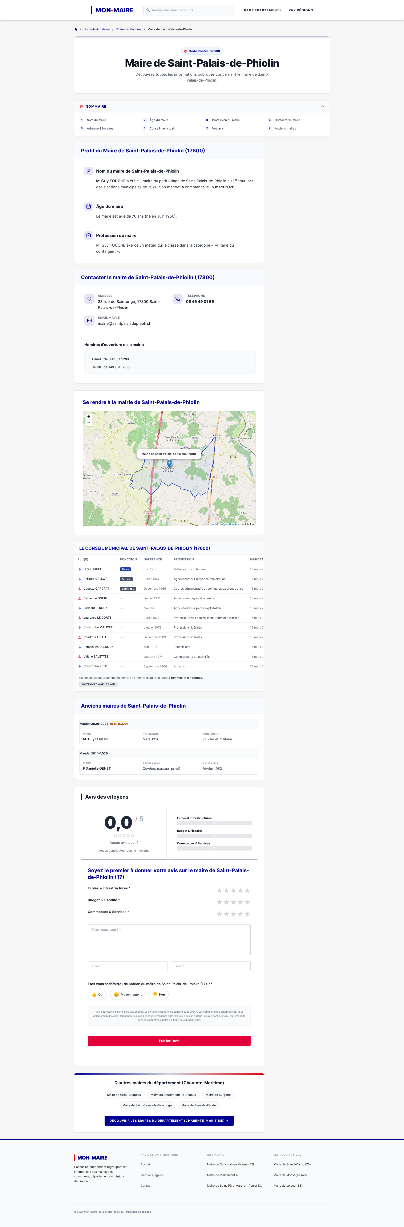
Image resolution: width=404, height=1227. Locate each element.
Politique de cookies (138, 1211)
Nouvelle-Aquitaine (97, 29)
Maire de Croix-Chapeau (124, 1094)
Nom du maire (93, 120)
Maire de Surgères (218, 1094)
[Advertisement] (300, 206)
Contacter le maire (284, 120)
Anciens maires (282, 128)
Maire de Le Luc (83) (288, 1185)
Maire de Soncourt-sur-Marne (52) (230, 1164)
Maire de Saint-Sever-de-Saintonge (147, 1105)
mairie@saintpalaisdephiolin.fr (125, 323)
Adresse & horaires (97, 128)
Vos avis (215, 128)
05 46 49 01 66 (200, 301)
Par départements (263, 10)
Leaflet (213, 524)
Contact (146, 1185)
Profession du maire (223, 120)
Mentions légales (152, 1175)
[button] (169, 464)
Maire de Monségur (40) (290, 1175)
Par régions (301, 10)
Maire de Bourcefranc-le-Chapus (173, 1094)
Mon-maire (92, 1158)
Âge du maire (156, 120)
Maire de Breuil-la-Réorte (198, 1105)
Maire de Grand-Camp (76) (292, 1164)
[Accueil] (75, 29)
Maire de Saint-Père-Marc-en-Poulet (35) (235, 1185)
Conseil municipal (159, 128)
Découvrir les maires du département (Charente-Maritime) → (169, 1120)
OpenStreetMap (231, 524)
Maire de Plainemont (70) (224, 1175)
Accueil (145, 1164)
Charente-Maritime (128, 29)
